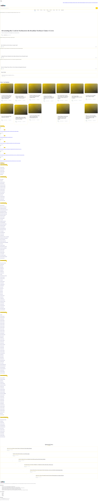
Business (3, 493)
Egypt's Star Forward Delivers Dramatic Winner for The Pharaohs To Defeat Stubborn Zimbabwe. (9, 131)
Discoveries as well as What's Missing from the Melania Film (8, 486)
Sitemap (8, 499)
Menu (49, 11)
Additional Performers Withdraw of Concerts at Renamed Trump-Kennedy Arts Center (11, 488)
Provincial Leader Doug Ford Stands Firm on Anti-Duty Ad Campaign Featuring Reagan (11, 489)
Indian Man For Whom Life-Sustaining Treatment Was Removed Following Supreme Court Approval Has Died (50, 475)
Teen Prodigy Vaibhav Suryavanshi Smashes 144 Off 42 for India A (77, 97)
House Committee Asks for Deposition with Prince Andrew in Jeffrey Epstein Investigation (58, 2)
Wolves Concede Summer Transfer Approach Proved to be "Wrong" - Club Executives (21, 97)
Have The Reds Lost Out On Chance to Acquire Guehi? (9, 45)
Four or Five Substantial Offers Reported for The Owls (6, 117)
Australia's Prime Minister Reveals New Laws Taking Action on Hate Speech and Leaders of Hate (49, 97)
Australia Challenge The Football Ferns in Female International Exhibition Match (35, 96)
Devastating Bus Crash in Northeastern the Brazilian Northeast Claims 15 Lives (28, 31)
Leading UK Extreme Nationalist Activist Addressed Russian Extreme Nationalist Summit (14, 56)
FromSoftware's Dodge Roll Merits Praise (91, 2)
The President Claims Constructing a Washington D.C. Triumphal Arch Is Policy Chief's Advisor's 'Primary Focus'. (38, 464)
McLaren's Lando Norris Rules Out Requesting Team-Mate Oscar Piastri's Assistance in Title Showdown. (91, 117)
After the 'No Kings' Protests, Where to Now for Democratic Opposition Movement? (13, 67)
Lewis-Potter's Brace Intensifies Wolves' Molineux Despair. (90, 96)
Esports (2, 494)
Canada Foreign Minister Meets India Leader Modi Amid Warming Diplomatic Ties (35, 116)
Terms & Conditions (5, 499)
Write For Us (1, 499)
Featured (3, 495)
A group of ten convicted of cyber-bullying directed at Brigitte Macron (77, 2)
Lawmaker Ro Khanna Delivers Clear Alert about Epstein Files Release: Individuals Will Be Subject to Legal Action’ (6, 97)
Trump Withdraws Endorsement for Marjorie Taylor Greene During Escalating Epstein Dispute (63, 118)
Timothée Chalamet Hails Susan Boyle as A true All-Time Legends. (6, 137)
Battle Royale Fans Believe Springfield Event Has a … (8, 75)
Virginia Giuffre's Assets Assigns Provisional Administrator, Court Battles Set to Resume (21, 118)
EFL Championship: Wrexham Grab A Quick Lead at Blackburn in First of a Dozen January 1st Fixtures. (63, 97)
